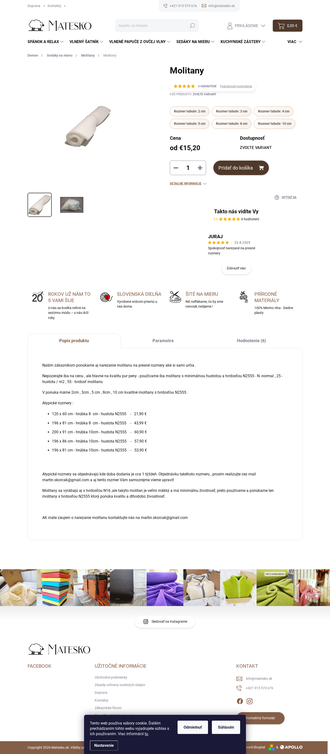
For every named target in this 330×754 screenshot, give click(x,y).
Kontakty (54, 6)
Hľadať (192, 26)
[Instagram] (249, 700)
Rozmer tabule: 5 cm (189, 124)
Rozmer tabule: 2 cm (189, 111)
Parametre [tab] (163, 340)
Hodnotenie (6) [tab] (251, 340)
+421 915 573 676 (259, 688)
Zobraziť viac (236, 268)
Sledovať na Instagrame (169, 621)
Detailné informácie (185, 183)
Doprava (34, 6)
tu (146, 734)
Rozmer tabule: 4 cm (273, 111)
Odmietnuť (193, 727)
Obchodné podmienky (111, 677)
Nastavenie (104, 745)
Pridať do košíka (235, 168)
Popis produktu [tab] (74, 340)
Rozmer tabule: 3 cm (231, 111)
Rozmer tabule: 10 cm (274, 124)
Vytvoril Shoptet (253, 747)
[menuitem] (46, 42)
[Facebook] (240, 700)
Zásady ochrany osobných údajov (120, 685)
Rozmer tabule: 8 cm (231, 124)
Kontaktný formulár (260, 718)
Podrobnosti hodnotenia (236, 86)
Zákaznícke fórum (108, 708)
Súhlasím (226, 727)
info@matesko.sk (259, 678)
